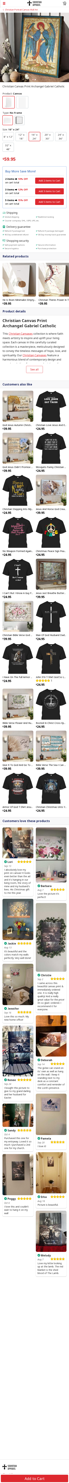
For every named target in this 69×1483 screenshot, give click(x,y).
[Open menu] (14, 3)
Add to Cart (35, 1478)
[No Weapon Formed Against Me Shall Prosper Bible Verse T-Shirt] (18, 532)
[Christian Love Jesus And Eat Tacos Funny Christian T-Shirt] (51, 406)
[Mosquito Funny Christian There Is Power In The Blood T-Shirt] (51, 448)
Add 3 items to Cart (49, 191)
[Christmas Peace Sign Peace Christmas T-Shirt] (51, 532)
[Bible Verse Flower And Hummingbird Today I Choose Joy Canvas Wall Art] (18, 704)
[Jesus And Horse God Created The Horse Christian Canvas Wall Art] (51, 490)
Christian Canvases (21, 334)
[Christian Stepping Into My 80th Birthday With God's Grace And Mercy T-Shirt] (18, 490)
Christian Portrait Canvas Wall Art (21, 9)
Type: (12, 112)
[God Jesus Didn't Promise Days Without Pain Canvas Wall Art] (18, 448)
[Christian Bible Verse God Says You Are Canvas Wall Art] (18, 616)
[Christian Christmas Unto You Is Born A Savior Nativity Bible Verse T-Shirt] (51, 788)
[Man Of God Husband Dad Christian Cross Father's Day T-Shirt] (51, 616)
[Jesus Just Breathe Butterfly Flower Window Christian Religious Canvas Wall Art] (51, 574)
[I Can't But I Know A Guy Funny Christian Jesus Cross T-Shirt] (18, 574)
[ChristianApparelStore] (34, 3)
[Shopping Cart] (64, 3)
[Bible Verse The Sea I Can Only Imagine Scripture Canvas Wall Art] (51, 746)
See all (34, 369)
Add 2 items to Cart (49, 180)
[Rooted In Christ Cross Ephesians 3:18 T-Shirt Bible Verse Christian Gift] (51, 704)
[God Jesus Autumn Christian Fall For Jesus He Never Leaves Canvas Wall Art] (18, 406)
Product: (12, 93)
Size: (11, 129)
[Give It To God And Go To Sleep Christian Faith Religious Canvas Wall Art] (18, 746)
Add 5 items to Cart (49, 201)
